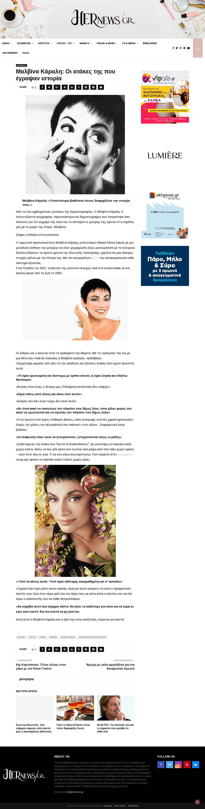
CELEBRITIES (24, 43)
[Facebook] (174, 48)
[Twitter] (178, 48)
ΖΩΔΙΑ (25, 52)
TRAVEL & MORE (105, 43)
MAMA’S (84, 43)
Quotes (32, 637)
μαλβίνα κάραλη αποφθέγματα (92, 637)
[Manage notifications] (197, 802)
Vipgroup (107, 806)
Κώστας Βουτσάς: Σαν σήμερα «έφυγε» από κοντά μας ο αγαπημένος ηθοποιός (34, 728)
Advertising (133, 806)
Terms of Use (119, 806)
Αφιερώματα (21, 65)
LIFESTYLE (43, 43)
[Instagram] (181, 48)
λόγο (95, 258)
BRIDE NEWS (150, 43)
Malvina (21, 637)
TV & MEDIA (128, 43)
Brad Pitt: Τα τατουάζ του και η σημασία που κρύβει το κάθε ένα (115, 728)
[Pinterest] (185, 48)
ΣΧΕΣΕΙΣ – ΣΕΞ (64, 43)
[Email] (189, 48)
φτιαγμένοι (124, 454)
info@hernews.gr (74, 792)
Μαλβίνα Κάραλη (68, 637)
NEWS (5, 43)
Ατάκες (43, 637)
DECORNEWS (9, 52)
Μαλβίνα (53, 637)
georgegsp (26, 679)
